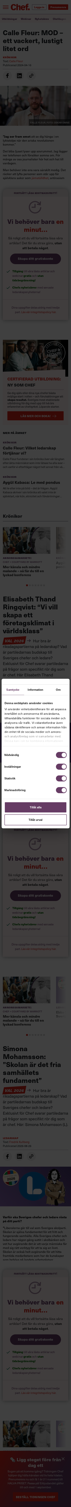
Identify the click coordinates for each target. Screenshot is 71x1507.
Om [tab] (58, 689)
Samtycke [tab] (12, 689)
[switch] (61, 767)
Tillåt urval (35, 819)
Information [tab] (35, 689)
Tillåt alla (35, 807)
